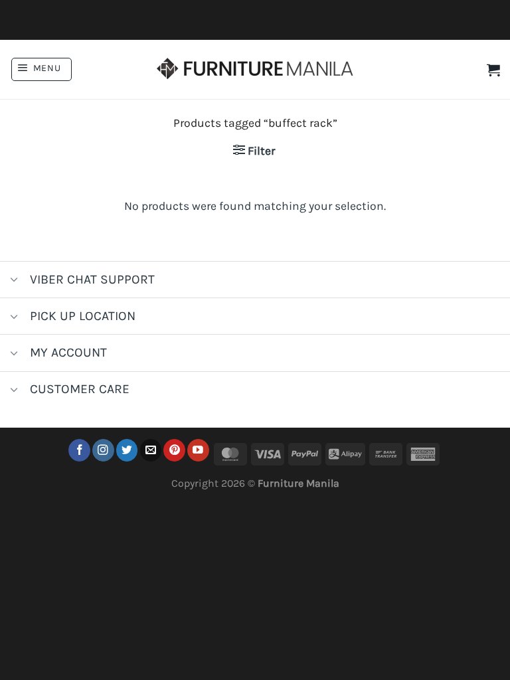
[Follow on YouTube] (198, 450)
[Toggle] (14, 281)
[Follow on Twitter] (127, 450)
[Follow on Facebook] (79, 450)
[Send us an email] (151, 450)
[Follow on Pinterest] (174, 450)
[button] (41, 69)
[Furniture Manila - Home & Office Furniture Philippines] (255, 70)
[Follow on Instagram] (103, 450)
